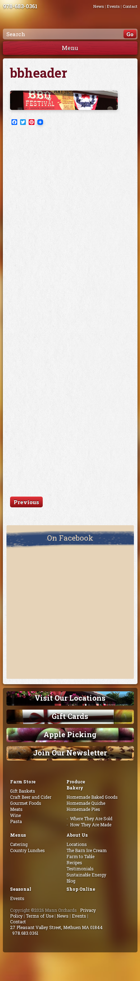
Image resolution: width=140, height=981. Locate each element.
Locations (76, 844)
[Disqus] (70, 220)
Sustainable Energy (86, 875)
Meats (16, 809)
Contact (130, 6)
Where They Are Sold (91, 818)
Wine (15, 815)
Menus (18, 835)
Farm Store (23, 781)
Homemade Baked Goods (92, 797)
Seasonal (20, 889)
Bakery (74, 788)
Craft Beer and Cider (30, 797)
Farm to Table (80, 856)
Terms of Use (39, 916)
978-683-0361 (20, 6)
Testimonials (80, 868)
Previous (26, 502)
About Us (77, 835)
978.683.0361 (25, 933)
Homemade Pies (83, 809)
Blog (70, 881)
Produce (75, 781)
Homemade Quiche (85, 803)
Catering (19, 844)
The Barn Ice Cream (86, 850)
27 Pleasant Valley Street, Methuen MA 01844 (56, 927)
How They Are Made (90, 824)
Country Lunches (27, 850)
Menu (70, 48)
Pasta (16, 821)
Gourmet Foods (25, 803)
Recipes (74, 862)
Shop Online (80, 889)
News (98, 6)
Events (113, 6)
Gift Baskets (22, 791)
